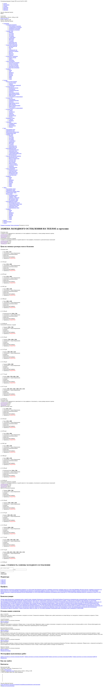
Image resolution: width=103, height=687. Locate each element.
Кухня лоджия (12, 82)
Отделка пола (9, 109)
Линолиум (11, 114)
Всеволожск (26, 684)
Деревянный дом (13, 50)
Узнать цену (3, 573)
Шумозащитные (13, 154)
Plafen (10, 77)
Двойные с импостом (14, 197)
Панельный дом (13, 42)
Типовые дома (9, 31)
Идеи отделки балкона (11, 81)
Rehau (10, 70)
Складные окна (12, 175)
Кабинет (11, 84)
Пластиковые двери (11, 188)
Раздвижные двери (13, 200)
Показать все (4, 658)
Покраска (11, 91)
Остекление (6, 23)
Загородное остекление (11, 45)
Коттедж (11, 47)
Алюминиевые (4, 234)
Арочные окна (12, 159)
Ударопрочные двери (14, 205)
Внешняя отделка (10, 118)
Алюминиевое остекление (15, 27)
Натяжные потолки (13, 87)
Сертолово (37, 684)
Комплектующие (7, 221)
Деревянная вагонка (14, 90)
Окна (4, 128)
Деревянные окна (10, 130)
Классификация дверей (11, 201)
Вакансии (5, 8)
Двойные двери (12, 196)
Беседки (11, 52)
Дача (10, 48)
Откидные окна (12, 171)
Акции (5, 222)
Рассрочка (5, 7)
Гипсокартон (12, 89)
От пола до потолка (13, 65)
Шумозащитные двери (14, 202)
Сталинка (11, 41)
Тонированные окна (14, 149)
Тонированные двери (14, 207)
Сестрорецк (16, 684)
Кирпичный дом (13, 43)
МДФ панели (12, 106)
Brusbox (11, 74)
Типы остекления (10, 61)
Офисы (10, 58)
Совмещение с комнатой (15, 85)
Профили (8, 68)
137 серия (11, 33)
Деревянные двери (10, 190)
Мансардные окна (13, 172)
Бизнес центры (12, 57)
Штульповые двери (13, 199)
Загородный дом (13, 46)
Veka (10, 71)
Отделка (5, 80)
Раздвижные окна (13, 173)
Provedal (11, 75)
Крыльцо (11, 55)
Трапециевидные (13, 167)
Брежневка (11, 38)
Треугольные (12, 162)
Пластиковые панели (14, 92)
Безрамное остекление (14, 29)
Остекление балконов (11, 24)
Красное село (32, 684)
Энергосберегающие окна (15, 153)
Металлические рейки (14, 94)
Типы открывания (10, 168)
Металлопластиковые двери (13, 191)
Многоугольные (13, 163)
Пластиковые (4, 236)
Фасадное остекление (14, 67)
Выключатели (12, 125)
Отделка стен (9, 98)
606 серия (11, 39)
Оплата (5, 3)
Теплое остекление (13, 63)
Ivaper (10, 79)
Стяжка (11, 110)
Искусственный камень (14, 105)
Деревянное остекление (14, 28)
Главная (2, 225)
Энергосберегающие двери (15, 204)
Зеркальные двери (13, 206)
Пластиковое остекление (15, 26)
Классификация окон (11, 148)
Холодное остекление (14, 62)
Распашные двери (13, 195)
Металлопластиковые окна (12, 132)
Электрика (8, 122)
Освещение (11, 124)
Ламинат (11, 113)
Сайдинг (11, 119)
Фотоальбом (6, 4)
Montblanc (11, 72)
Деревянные (3, 237)
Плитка (11, 116)
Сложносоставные (13, 164)
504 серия (11, 34)
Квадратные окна (13, 157)
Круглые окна (12, 161)
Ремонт (5, 220)
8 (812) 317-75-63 (10, 671)
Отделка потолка (10, 86)
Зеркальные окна (13, 151)
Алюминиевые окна (11, 133)
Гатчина (21, 684)
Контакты (5, 9)
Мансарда (11, 53)
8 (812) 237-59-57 (5, 18)
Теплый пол (12, 111)
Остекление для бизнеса (12, 56)
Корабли (11, 32)
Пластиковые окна (10, 129)
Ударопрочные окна (13, 152)
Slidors (10, 76)
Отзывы (5, 6)
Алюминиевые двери (11, 192)
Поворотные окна (13, 169)
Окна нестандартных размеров (13, 156)
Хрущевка (11, 36)
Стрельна (11, 684)
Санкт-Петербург (5, 684)
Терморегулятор (13, 123)
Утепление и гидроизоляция (16, 96)
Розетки (11, 127)
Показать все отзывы (6, 650)
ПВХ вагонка (12, 95)
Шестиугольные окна (14, 158)
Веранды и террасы (13, 51)
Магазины (11, 60)
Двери (4, 187)
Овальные (11, 166)
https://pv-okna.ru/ (5, 621)
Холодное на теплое (14, 66)
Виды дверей (9, 193)
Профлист (11, 120)
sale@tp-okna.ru (7, 669)
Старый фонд (12, 37)
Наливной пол (12, 115)
